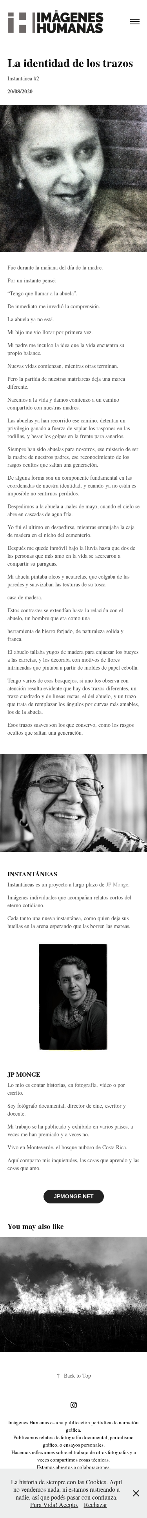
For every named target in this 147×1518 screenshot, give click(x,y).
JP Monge (117, 884)
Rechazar (95, 1504)
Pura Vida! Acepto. (54, 1504)
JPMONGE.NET (74, 1196)
